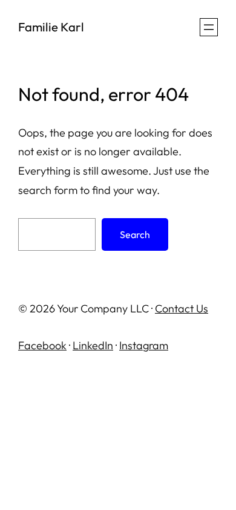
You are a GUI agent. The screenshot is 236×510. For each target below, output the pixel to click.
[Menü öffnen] (209, 27)
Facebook (42, 345)
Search (135, 234)
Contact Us (181, 308)
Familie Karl (51, 26)
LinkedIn (93, 345)
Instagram (143, 345)
